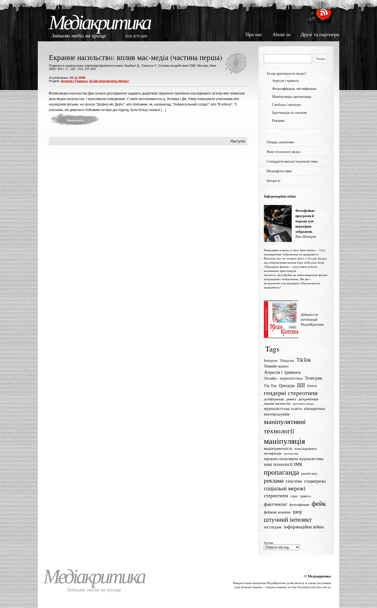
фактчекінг (275, 504)
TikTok (303, 359)
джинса (291, 399)
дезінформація (274, 399)
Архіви (268, 543)
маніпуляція (284, 440)
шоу (297, 511)
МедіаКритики (276, 583)
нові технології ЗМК (283, 464)
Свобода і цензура (286, 104)
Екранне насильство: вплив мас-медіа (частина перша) (135, 57)
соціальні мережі (285, 488)
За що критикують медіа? (109, 81)
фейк (319, 503)
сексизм (294, 481)
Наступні (237, 141)
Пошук (320, 58)
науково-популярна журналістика (293, 458)
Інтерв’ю (273, 180)
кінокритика (314, 408)
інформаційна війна (304, 526)
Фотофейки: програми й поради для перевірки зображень (305, 221)
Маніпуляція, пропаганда (291, 96)
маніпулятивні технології (285, 426)
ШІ (301, 385)
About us (281, 34)
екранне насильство (277, 403)
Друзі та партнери (320, 34)
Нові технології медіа (283, 151)
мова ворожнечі (305, 449)
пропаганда (281, 472)
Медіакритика (99, 22)
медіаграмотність (278, 448)
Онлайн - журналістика (283, 378)
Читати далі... (75, 120)
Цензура (287, 385)
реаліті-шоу (309, 473)
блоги (312, 385)
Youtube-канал (276, 366)
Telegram (287, 360)
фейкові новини (277, 512)
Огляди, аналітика (280, 141)
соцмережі (315, 481)
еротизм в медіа (303, 404)
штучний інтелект (288, 519)
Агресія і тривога (74, 81)
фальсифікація (299, 504)
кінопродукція (277, 414)
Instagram (271, 360)
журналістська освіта (283, 408)
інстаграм (273, 526)
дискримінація (308, 399)
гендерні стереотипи (291, 393)
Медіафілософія (279, 170)
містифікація (273, 453)
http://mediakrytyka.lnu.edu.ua (311, 587)
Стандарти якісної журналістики (292, 161)
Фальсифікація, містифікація (294, 88)
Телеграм (313, 378)
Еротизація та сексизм (289, 112)
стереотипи (276, 495)
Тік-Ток (270, 385)
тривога (305, 496)
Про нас (253, 34)
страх (294, 496)
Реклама (278, 120)
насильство (291, 453)
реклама (273, 480)
